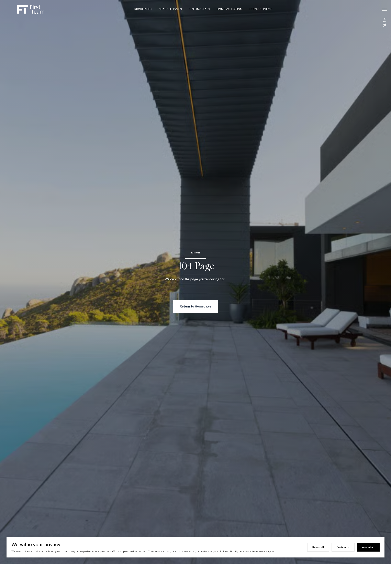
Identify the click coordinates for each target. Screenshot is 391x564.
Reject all (318, 547)
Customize (343, 547)
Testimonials (199, 9)
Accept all (368, 547)
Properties (143, 9)
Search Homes (170, 9)
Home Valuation (229, 9)
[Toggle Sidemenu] (384, 9)
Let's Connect (260, 9)
